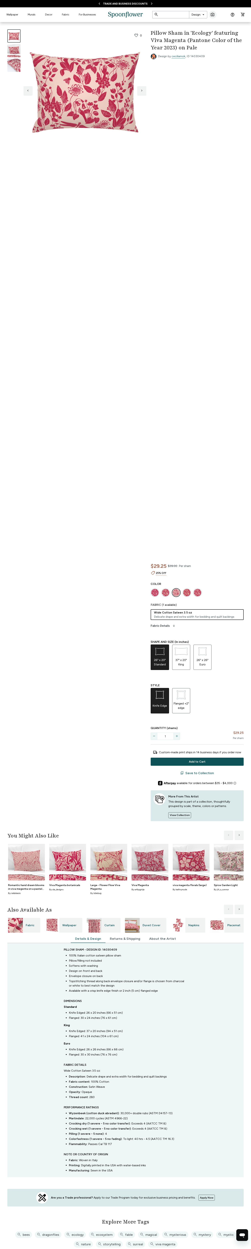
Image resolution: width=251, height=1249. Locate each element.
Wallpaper (12, 14)
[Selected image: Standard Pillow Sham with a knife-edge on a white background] (14, 36)
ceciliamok (178, 56)
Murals (31, 14)
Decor (48, 14)
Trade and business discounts (125, 3)
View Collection (180, 815)
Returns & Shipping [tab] (125, 939)
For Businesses (87, 14)
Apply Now (206, 1197)
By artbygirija (138, 889)
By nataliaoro (14, 893)
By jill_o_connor (221, 889)
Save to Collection (197, 773)
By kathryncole (180, 889)
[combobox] (198, 14)
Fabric (65, 14)
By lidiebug (95, 893)
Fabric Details (163, 626)
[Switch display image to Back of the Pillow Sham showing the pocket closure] (14, 65)
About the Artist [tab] (162, 939)
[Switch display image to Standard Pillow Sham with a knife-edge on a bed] (14, 50)
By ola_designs (56, 889)
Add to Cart (197, 761)
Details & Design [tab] (88, 939)
